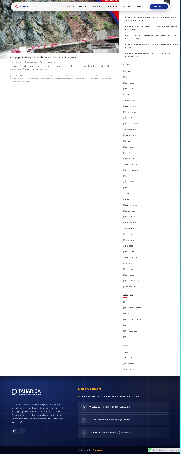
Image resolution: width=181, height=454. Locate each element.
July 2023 (129, 234)
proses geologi (87, 79)
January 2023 (130, 263)
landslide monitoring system (94, 76)
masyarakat (14, 79)
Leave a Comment (50, 62)
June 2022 (129, 275)
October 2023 (130, 228)
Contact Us (158, 7)
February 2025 (131, 164)
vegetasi (25, 81)
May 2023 (129, 246)
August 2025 (130, 141)
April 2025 (129, 153)
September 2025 (132, 135)
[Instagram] (14, 431)
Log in (127, 352)
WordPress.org (131, 369)
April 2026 (129, 95)
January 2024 (130, 211)
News (127, 313)
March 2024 (130, 199)
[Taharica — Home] (23, 7)
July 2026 (129, 77)
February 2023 (131, 258)
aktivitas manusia (30, 76)
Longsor (109, 76)
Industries (112, 6)
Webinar (128, 337)
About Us (69, 6)
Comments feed (131, 364)
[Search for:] (143, 2)
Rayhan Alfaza (32, 62)
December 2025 (131, 118)
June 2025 (129, 147)
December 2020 (132, 281)
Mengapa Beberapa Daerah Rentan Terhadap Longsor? (43, 57)
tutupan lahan (15, 81)
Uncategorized (131, 331)
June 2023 (129, 240)
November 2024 (131, 170)
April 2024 (129, 194)
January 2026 (130, 112)
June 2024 (129, 182)
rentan (97, 79)
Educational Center (133, 308)
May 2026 (129, 89)
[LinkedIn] (22, 431)
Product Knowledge (133, 319)
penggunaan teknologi (72, 79)
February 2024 (131, 205)
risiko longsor (106, 79)
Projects (83, 6)
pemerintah (57, 79)
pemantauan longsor (43, 79)
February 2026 (131, 106)
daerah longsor (44, 76)
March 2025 (129, 159)
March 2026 (130, 100)
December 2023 (131, 217)
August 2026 (130, 71)
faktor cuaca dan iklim (59, 76)
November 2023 (131, 223)
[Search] (167, 2)
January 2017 (130, 287)
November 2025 (131, 124)
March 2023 (130, 252)
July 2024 (129, 176)
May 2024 (129, 188)
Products (96, 6)
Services (126, 6)
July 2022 (129, 269)
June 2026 (129, 83)
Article (140, 6)
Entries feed (130, 358)
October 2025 (130, 130)
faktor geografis (75, 76)
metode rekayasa (27, 79)
